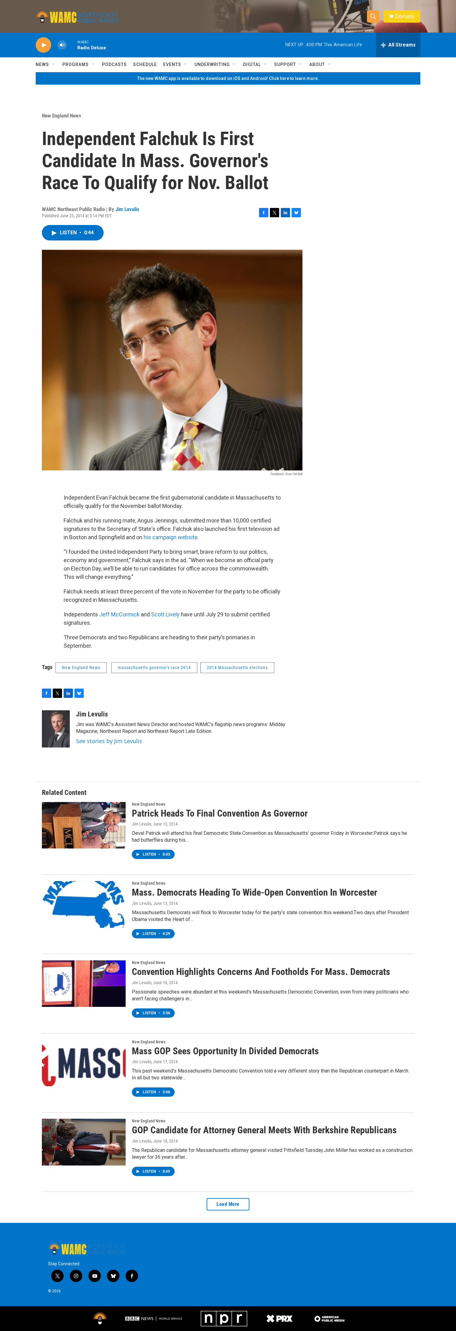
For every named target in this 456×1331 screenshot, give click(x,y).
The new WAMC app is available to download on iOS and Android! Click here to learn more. (228, 78)
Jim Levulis (127, 209)
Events (172, 64)
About (317, 64)
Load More (228, 1204)
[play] (43, 45)
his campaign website (171, 537)
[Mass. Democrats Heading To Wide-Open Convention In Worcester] (84, 904)
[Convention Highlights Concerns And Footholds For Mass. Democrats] (84, 983)
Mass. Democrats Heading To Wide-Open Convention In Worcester (254, 892)
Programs (75, 64)
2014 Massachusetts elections (237, 667)
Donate (404, 16)
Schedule (145, 64)
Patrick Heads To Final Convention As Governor (220, 813)
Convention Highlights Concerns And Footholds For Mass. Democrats (261, 971)
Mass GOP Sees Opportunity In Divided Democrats (225, 1051)
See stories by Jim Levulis (109, 741)
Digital (252, 64)
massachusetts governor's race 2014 (154, 667)
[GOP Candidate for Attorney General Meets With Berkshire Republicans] (84, 1142)
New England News (61, 115)
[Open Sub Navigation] (53, 64)
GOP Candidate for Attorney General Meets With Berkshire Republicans (264, 1130)
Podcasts (114, 64)
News (42, 64)
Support (285, 64)
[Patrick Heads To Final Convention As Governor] (84, 825)
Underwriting (212, 64)
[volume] (62, 45)
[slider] (72, 45)
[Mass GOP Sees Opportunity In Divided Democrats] (84, 1063)
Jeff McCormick (119, 614)
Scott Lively (165, 614)
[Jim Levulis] (56, 728)
